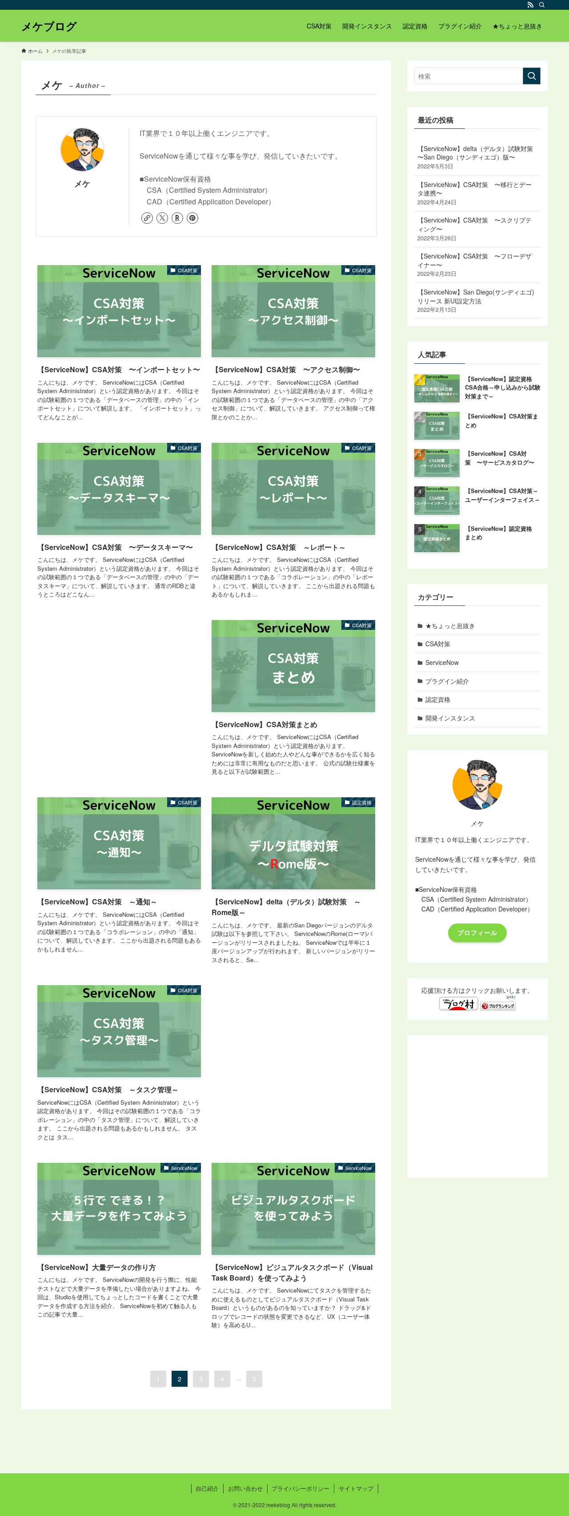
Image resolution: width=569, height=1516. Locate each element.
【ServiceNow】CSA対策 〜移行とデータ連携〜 (474, 193)
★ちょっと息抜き (450, 625)
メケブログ (49, 25)
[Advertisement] (119, 685)
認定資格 (437, 699)
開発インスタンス (450, 717)
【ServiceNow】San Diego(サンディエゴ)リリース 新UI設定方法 (475, 300)
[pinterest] (192, 218)
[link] (147, 218)
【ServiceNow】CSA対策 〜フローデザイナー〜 (474, 264)
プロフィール (477, 932)
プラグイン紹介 (447, 680)
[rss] (530, 5)
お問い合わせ (245, 1488)
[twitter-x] (162, 218)
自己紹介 (207, 1488)
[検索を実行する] (532, 76)
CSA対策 (437, 643)
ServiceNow (442, 662)
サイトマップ (356, 1488)
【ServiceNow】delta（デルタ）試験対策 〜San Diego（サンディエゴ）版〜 (475, 157)
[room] (177, 218)
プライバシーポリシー (300, 1488)
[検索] (542, 5)
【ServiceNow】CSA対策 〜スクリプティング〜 (474, 228)
